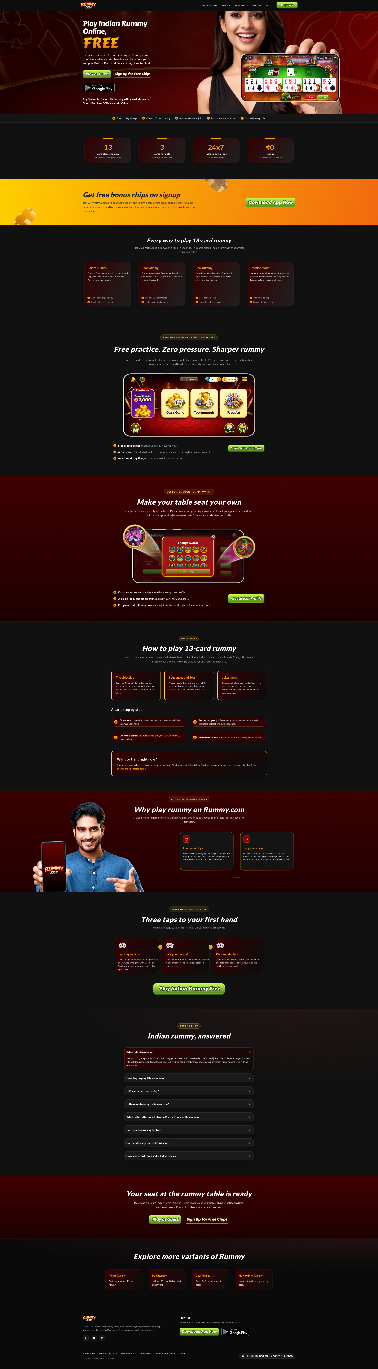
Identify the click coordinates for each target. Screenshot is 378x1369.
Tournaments (146, 1353)
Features (256, 5)
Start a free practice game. (131, 768)
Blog (173, 1353)
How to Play (241, 5)
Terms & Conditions (108, 1353)
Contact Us (184, 1353)
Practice (226, 5)
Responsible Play (128, 1353)
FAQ (268, 5)
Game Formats (209, 5)
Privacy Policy (89, 1353)
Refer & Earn (162, 1353)
